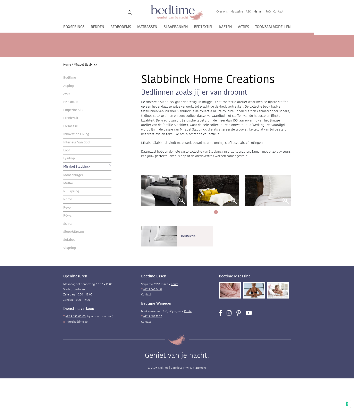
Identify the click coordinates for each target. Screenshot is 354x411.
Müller (68, 183)
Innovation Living (76, 134)
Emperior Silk (73, 110)
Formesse (70, 126)
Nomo (67, 199)
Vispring (69, 247)
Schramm (70, 223)
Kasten (225, 26)
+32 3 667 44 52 (152, 289)
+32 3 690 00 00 (76, 316)
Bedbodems (120, 26)
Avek (66, 94)
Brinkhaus (70, 102)
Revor (67, 207)
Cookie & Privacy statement (188, 368)
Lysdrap (69, 158)
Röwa (67, 215)
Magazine (236, 12)
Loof (66, 150)
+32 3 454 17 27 (152, 316)
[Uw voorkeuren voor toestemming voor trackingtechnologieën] (347, 404)
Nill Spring (71, 191)
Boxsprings (74, 26)
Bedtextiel (203, 26)
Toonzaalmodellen (273, 26)
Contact (278, 12)
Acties (243, 26)
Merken (258, 12)
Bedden (97, 26)
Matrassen (147, 26)
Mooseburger (73, 175)
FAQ (268, 12)
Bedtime (69, 77)
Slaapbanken (176, 26)
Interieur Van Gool (76, 142)
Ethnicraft (70, 118)
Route (174, 284)
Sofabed (69, 239)
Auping (68, 85)
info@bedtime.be (76, 322)
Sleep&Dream (73, 231)
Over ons (222, 12)
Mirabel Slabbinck (76, 166)
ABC (248, 12)
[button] (216, 212)
